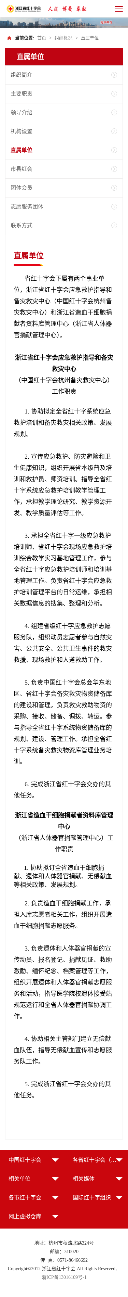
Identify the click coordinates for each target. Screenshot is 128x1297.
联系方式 (21, 225)
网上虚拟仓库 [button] (25, 1216)
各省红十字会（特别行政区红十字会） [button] (98, 1160)
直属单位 (90, 37)
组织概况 (63, 37)
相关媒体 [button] (84, 1179)
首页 (41, 37)
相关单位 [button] (19, 1179)
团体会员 (21, 188)
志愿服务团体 (27, 206)
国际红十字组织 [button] (92, 1197)
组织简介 (21, 75)
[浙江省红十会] (24, 8)
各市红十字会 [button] (25, 1197)
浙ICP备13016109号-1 (64, 1277)
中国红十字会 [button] (25, 1160)
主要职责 (21, 94)
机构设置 (21, 131)
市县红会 (21, 169)
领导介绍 (21, 112)
